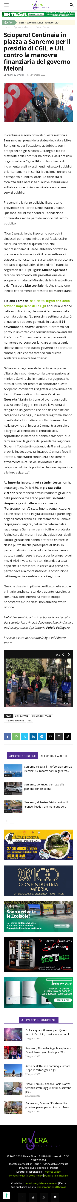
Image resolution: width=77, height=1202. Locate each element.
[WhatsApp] (16, 736)
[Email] (50, 736)
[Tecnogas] (38, 992)
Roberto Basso (52, 1171)
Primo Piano (42, 27)
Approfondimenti (23, 27)
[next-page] (12, 821)
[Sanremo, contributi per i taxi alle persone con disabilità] (13, 788)
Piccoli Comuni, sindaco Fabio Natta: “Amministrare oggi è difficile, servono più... (48, 1087)
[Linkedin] (33, 736)
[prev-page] (6, 821)
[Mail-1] (55, 1197)
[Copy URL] (67, 736)
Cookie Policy (35, 1175)
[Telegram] (42, 736)
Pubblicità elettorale (56, 1175)
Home (7, 27)
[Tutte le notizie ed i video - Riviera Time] (38, 1140)
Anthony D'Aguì (15, 74)
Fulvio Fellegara (41, 716)
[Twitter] (24, 736)
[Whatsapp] (44, 1197)
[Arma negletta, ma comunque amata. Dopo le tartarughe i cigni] (13, 1070)
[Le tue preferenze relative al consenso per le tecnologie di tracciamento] (6, 1195)
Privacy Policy (17, 1175)
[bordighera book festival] (38, 845)
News (7, 775)
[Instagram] (33, 1197)
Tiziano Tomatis (14, 720)
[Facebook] (7, 736)
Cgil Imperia (21, 716)
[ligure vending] (38, 954)
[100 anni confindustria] (38, 880)
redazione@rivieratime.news (41, 1183)
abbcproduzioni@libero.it (51, 1187)
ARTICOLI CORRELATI (22, 756)
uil (30, 720)
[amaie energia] (38, 916)
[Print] (59, 736)
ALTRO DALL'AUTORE (54, 756)
